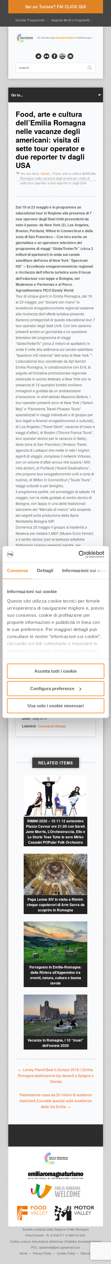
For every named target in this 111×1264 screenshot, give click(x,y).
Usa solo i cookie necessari (56, 705)
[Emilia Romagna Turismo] (56, 1180)
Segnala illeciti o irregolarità (70, 19)
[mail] (70, 56)
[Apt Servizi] (55, 1164)
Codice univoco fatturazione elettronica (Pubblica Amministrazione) (55, 1241)
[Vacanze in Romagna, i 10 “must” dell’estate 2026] (55, 1015)
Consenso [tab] (17, 570)
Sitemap (86, 1253)
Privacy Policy (42, 1253)
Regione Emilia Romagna (71, 1229)
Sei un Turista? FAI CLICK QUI (55, 6)
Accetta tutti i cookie (55, 671)
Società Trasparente (29, 19)
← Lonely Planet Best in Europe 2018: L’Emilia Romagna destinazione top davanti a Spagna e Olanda (56, 1075)
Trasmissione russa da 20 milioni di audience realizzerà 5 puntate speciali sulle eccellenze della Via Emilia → (55, 1100)
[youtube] (62, 56)
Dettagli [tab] (45, 570)
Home (45, 173)
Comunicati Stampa (52, 726)
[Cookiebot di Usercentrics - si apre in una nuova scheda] (79, 554)
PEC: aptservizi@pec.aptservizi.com (55, 1247)
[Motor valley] (74, 1219)
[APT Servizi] (56, 42)
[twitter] (38, 56)
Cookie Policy (66, 1253)
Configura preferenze (52, 688)
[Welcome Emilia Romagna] (55, 1196)
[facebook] (54, 56)
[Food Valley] (32, 1219)
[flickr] (46, 56)
